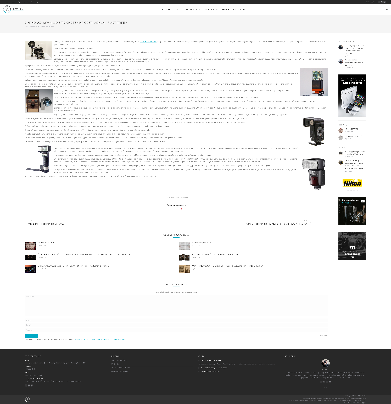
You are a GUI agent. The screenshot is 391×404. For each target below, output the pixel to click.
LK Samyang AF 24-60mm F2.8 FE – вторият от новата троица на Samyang (355, 49)
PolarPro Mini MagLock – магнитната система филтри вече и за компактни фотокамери (355, 164)
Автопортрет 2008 (201, 242)
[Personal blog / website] (321, 382)
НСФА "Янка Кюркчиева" (120, 368)
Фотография (34, 26)
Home (26, 26)
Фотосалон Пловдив (119, 371)
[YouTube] (330, 382)
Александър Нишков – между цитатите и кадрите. (216, 254)
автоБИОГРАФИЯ (46, 242)
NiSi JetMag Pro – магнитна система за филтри (354, 62)
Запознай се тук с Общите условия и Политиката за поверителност (53, 381)
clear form (323, 335)
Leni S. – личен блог (119, 360)
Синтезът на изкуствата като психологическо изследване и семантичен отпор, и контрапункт (84, 254)
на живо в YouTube (148, 42)
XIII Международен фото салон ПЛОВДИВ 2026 (355, 153)
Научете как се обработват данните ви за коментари (100, 339)
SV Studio (115, 364)
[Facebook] (327, 382)
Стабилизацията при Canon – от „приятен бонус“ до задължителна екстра (73, 266)
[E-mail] (324, 382)
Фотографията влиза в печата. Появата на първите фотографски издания (227, 266)
